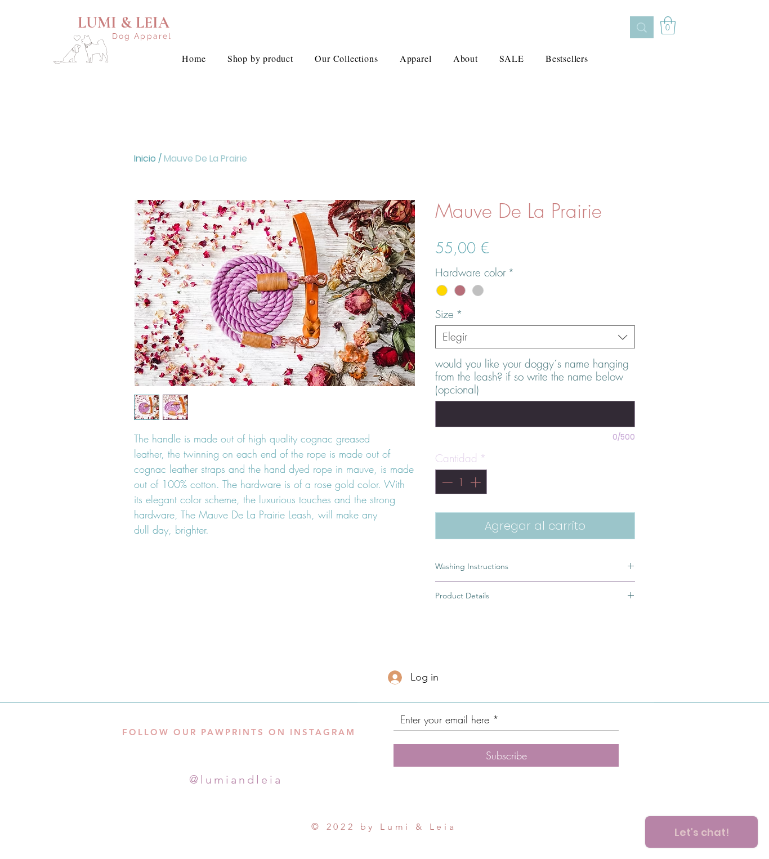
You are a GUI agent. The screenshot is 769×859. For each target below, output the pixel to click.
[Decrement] (446, 482)
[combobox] (535, 336)
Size (449, 314)
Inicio (145, 158)
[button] (668, 25)
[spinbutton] (461, 482)
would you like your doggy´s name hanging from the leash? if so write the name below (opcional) (532, 376)
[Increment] (476, 482)
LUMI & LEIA (123, 22)
